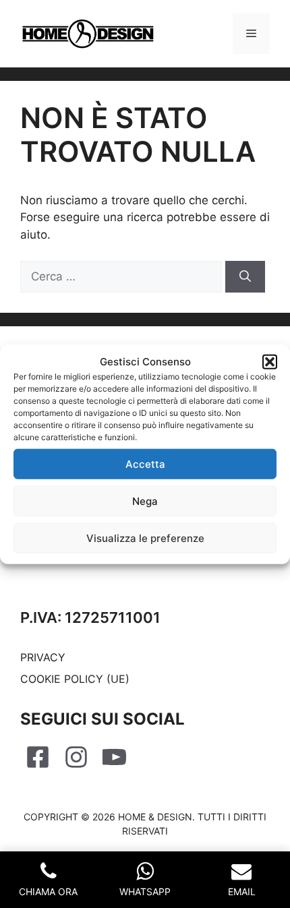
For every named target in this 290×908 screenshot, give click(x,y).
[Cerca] (245, 277)
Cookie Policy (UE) (74, 679)
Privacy (42, 657)
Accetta (145, 463)
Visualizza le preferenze (145, 537)
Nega (145, 500)
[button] (270, 362)
